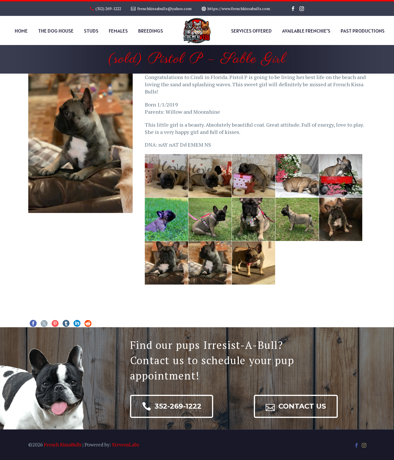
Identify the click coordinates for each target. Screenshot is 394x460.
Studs (91, 30)
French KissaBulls (62, 445)
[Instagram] (301, 8)
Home (21, 30)
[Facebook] (293, 8)
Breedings (150, 30)
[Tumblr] (66, 323)
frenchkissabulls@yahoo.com (164, 8)
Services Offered (251, 30)
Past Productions (362, 30)
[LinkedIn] (77, 323)
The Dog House (56, 30)
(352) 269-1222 (108, 8)
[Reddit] (88, 323)
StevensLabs (125, 445)
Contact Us (296, 406)
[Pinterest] (55, 323)
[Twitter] (44, 323)
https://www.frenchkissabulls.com (238, 8)
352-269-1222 (171, 406)
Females (118, 30)
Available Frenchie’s (306, 30)
